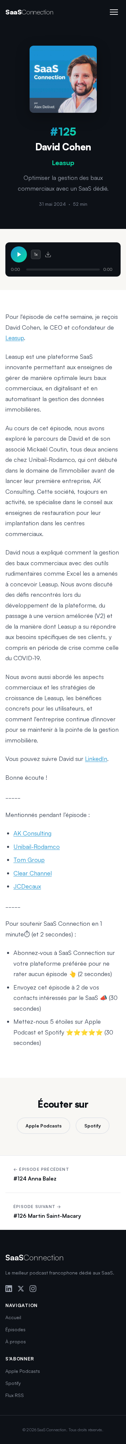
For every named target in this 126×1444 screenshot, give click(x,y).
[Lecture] (19, 254)
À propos (15, 1341)
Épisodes (15, 1329)
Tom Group (29, 859)
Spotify (92, 1125)
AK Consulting (32, 833)
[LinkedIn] (8, 1288)
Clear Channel (32, 873)
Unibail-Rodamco (36, 846)
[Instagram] (33, 1288)
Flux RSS (14, 1395)
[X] (20, 1288)
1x (36, 254)
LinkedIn (96, 758)
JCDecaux (27, 886)
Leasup (14, 337)
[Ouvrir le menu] (114, 12)
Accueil (13, 1317)
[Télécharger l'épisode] (48, 254)
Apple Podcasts (43, 1125)
